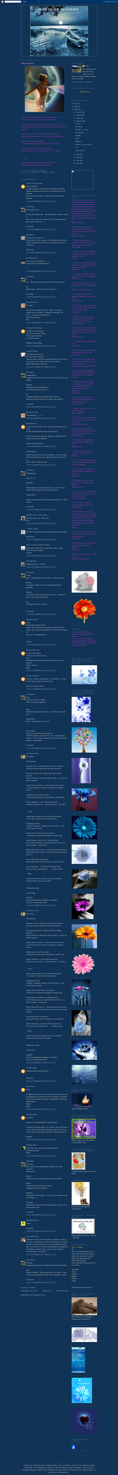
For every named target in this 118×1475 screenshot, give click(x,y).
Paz (76, 147)
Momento (78, 141)
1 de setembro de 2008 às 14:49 (41, 367)
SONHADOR (30, 1220)
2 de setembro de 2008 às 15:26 (41, 905)
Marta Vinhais (30, 650)
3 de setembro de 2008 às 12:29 (41, 1254)
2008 (76, 109)
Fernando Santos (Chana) (34, 515)
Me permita (30, 302)
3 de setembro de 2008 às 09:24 (41, 1215)
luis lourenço (30, 676)
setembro (79, 121)
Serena (52, 172)
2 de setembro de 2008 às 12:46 (41, 645)
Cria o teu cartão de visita (79, 1450)
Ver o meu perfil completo (82, 82)
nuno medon (30, 1236)
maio (78, 163)
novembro (79, 115)
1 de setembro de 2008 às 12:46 (41, 229)
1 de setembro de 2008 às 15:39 (41, 418)
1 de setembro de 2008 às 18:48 (41, 523)
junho (78, 160)
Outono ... (78, 123)
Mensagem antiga (62, 1291)
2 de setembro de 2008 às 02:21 (41, 567)
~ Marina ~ (29, 529)
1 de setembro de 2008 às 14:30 (41, 323)
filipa (27, 235)
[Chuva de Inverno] (73, 1448)
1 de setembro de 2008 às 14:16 (41, 297)
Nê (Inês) (89, 1287)
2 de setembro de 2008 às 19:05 (41, 1081)
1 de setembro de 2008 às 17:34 (41, 465)
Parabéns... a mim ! (82, 129)
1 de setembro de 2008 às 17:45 (41, 510)
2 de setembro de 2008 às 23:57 (41, 1156)
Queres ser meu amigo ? (83, 144)
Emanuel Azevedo (32, 328)
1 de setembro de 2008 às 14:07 (41, 271)
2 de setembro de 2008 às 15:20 (41, 748)
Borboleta (29, 423)
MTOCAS (29, 258)
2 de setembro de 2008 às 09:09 (41, 614)
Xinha (28, 206)
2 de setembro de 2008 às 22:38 (41, 1140)
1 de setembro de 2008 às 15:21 (41, 407)
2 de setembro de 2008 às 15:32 (41, 1063)
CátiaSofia (29, 619)
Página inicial (47, 1291)
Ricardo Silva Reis (32, 183)
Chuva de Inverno (59, 9)
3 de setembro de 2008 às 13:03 (41, 1282)
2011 (76, 103)
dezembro (79, 112)
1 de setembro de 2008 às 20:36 (41, 540)
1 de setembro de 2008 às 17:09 (41, 446)
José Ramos (30, 753)
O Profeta (29, 1068)
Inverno (45, 172)
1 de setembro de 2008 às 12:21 (41, 201)
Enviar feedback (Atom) (37, 1295)
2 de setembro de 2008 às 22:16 (41, 1109)
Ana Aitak (29, 561)
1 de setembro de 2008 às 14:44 (41, 346)
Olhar (77, 138)
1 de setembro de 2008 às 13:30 (41, 253)
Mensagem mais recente (29, 1291)
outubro (78, 118)
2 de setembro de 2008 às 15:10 (41, 689)
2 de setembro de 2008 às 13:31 (41, 670)
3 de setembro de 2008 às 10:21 (41, 1231)
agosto (78, 154)
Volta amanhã (79, 150)
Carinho (33, 172)
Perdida (77, 135)
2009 (76, 106)
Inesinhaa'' (29, 351)
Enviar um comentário (28, 1287)
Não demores (79, 132)
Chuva (39, 172)
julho (78, 157)
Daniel (28, 1086)
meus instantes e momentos (35, 545)
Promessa (78, 126)
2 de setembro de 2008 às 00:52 (41, 556)
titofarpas (29, 1145)
